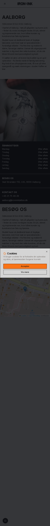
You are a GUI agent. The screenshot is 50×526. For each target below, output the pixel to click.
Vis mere (25, 272)
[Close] (47, 252)
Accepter (25, 266)
